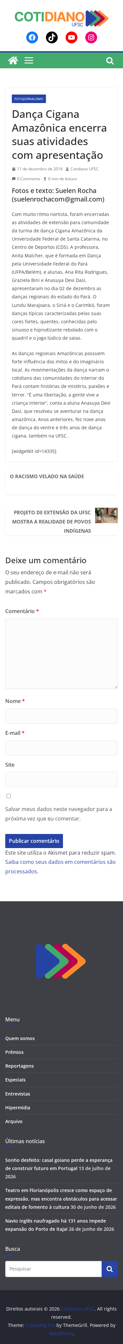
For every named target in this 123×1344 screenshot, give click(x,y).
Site (9, 764)
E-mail (15, 732)
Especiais (15, 1080)
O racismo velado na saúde (47, 476)
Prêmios (14, 1052)
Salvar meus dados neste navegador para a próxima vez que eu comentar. (58, 813)
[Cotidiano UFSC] (13, 60)
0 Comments (28, 178)
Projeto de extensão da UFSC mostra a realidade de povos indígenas (51, 521)
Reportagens (19, 1066)
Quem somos (20, 1038)
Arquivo (14, 1121)
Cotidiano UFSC (85, 169)
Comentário (22, 611)
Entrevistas (17, 1094)
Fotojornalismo (28, 98)
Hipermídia (17, 1107)
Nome (15, 701)
